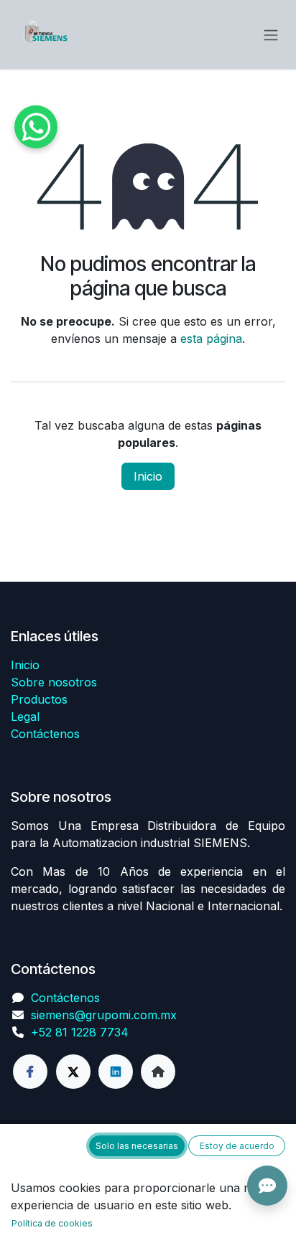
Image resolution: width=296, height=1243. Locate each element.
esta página (211, 338)
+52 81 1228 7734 (80, 1032)
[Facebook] (30, 1071)
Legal (25, 716)
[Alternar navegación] (270, 34)
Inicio (148, 476)
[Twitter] (73, 1071)
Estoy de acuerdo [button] (237, 1145)
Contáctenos (45, 734)
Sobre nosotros (54, 682)
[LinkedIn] (115, 1071)
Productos (39, 699)
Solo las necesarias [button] (137, 1145)
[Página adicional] (158, 1071)
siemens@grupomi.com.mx (104, 1015)
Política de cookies (52, 1223)
